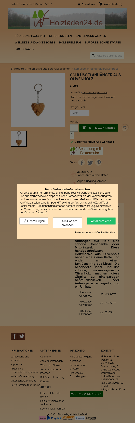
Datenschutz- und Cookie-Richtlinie (95, 232)
